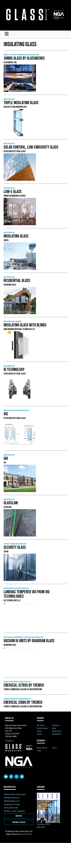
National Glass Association (15, 794)
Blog (54, 728)
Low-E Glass (13, 191)
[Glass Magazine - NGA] (34, 14)
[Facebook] (11, 776)
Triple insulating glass (21, 102)
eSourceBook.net (11, 808)
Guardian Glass (10, 284)
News (39, 731)
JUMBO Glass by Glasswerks (24, 58)
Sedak (6, 551)
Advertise (19, 816)
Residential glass (17, 280)
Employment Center (12, 804)
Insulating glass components (13, 637)
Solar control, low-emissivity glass (31, 147)
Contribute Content (19, 822)
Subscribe (41, 827)
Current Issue (42, 728)
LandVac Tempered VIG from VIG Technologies (26, 594)
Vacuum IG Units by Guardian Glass (29, 640)
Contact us (9, 741)
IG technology (14, 369)
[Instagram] (16, 776)
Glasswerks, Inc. (10, 62)
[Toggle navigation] (7, 34)
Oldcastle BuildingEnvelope (15, 107)
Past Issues (57, 731)
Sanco (6, 240)
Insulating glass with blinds (25, 325)
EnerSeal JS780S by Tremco (24, 685)
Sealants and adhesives (11, 682)
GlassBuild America (12, 798)
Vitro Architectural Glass (15, 151)
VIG (6, 414)
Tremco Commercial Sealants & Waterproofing (23, 689)
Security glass (15, 547)
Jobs (39, 751)
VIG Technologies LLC (12, 600)
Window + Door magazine (14, 811)
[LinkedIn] (22, 776)
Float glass (28, 637)
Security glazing (9, 544)
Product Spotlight (10, 55)
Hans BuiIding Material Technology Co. (19, 329)
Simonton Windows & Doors (15, 195)
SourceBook (42, 748)
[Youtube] (6, 776)
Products (56, 725)
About (39, 734)
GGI (6, 458)
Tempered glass (22, 55)
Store (54, 748)
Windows (18, 321)
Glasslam (11, 503)
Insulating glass (33, 55)
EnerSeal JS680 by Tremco (23, 702)
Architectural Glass (10, 410)
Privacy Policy (26, 834)
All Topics (41, 725)
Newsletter (56, 734)
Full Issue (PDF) (43, 824)
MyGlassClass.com (11, 801)
